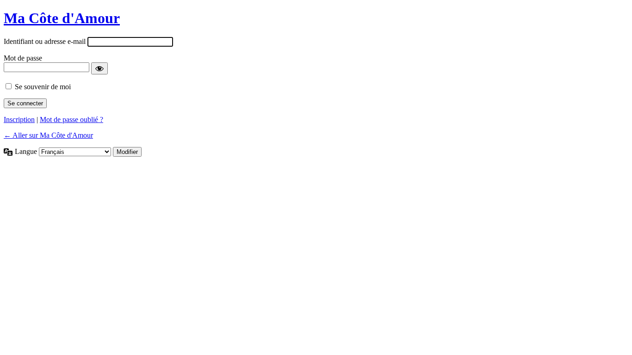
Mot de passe (23, 58)
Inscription (19, 119)
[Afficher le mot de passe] (99, 68)
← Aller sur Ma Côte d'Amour (48, 135)
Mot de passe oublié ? (71, 119)
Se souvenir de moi (43, 87)
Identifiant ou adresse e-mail (45, 41)
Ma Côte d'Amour (62, 18)
